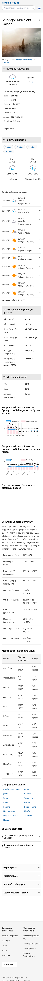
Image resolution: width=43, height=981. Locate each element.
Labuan (27, 802)
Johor (5, 793)
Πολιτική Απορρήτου (31, 943)
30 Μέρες (8, 151)
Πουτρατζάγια (9, 811)
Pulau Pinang (30, 807)
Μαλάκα (27, 811)
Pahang (6, 807)
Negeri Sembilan (10, 815)
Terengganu (29, 798)
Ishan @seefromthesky (24, 60)
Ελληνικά (9, 964)
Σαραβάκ (28, 815)
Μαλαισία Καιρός (10, 3)
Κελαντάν (28, 793)
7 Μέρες (8, 147)
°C (29, 82)
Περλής (6, 820)
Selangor (6, 941)
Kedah (6, 802)
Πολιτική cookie (29, 948)
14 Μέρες (31, 147)
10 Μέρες (19, 147)
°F (32, 82)
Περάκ (27, 789)
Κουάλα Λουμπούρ (11, 789)
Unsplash (5, 62)
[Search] (33, 8)
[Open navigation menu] (39, 8)
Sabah (6, 798)
